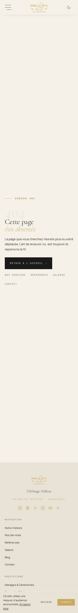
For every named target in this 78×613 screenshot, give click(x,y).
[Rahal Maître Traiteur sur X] (35, 508)
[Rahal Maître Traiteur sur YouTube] (50, 508)
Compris (66, 602)
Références (39, 275)
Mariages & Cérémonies (19, 585)
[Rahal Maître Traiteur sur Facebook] (27, 508)
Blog (7, 557)
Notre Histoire (13, 528)
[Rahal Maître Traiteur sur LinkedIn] (43, 508)
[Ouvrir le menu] (8, 7)
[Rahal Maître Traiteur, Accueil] (39, 7)
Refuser (46, 602)
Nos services (15, 275)
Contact (11, 284)
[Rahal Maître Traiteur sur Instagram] (20, 508)
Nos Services (13, 535)
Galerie (59, 275)
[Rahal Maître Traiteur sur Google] (58, 508)
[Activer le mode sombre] (68, 7)
